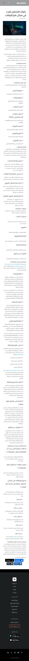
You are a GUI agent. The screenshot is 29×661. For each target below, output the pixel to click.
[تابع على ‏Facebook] (11, 652)
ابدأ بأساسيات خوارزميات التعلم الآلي (14, 370)
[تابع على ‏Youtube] (18, 652)
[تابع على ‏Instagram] (14, 652)
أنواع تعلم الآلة (19, 354)
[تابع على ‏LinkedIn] (8, 652)
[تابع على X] (21, 652)
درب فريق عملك (15, 626)
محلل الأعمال (15, 536)
